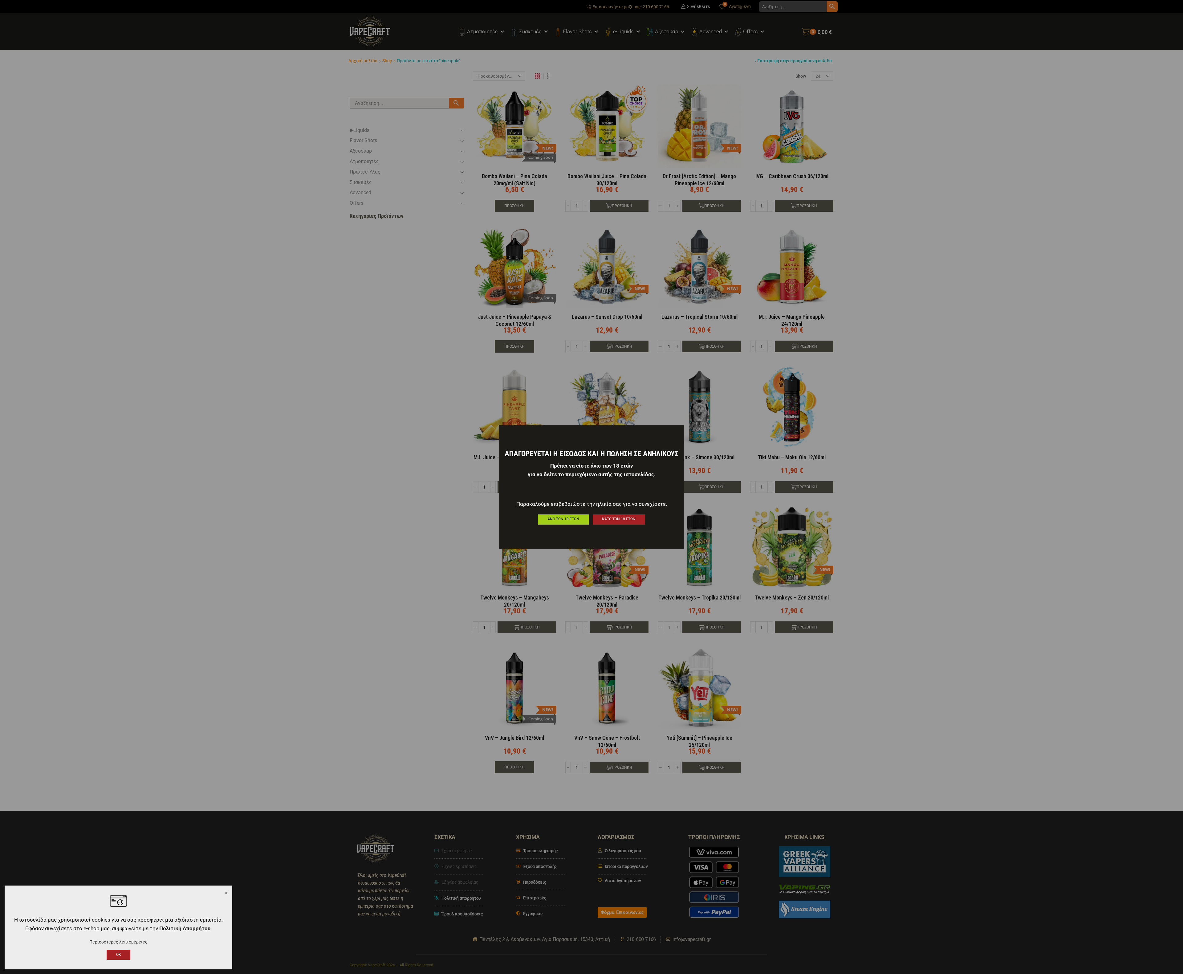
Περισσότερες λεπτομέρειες (118, 941)
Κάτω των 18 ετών (619, 519)
